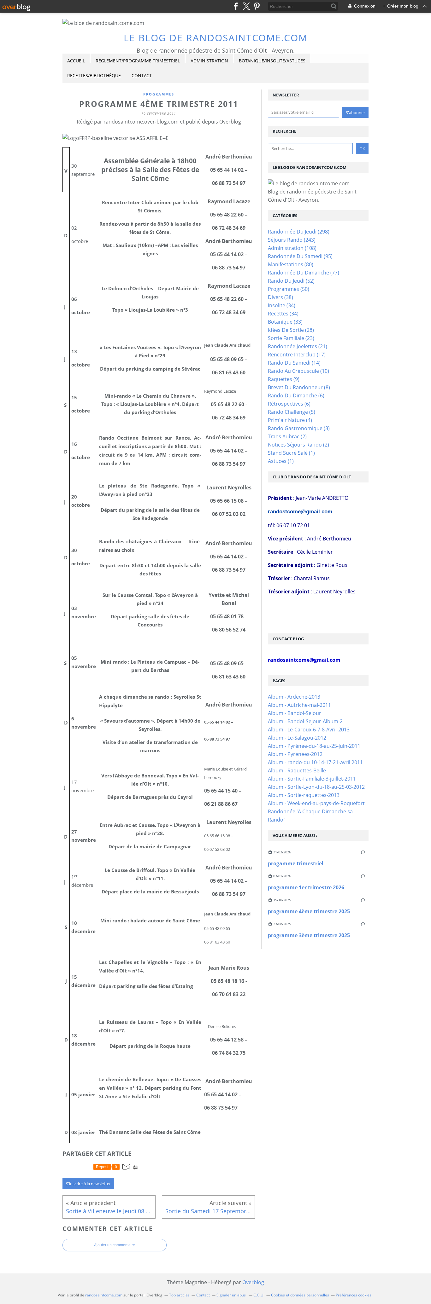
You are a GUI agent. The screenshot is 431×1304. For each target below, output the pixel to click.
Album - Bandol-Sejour (294, 713)
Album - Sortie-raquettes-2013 (303, 795)
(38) (280, 297)
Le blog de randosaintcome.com (216, 37)
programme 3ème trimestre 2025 (309, 935)
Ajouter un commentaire (114, 1245)
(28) (291, 329)
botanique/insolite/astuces (272, 61)
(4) (290, 420)
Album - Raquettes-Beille (297, 770)
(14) (294, 362)
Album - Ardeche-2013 (294, 696)
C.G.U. (258, 1295)
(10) (298, 370)
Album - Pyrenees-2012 (295, 754)
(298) (298, 231)
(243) (292, 239)
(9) (283, 379)
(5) (291, 411)
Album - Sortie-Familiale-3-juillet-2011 (312, 778)
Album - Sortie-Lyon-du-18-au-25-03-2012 (316, 786)
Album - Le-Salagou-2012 (297, 737)
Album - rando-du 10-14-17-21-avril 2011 (315, 762)
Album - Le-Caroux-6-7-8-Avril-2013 (309, 729)
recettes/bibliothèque (94, 75)
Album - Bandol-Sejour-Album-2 (305, 721)
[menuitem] (76, 61)
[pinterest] (257, 6)
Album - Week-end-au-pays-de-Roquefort (316, 803)
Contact (142, 75)
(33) (285, 321)
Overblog (253, 1282)
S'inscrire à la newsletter (88, 1183)
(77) (303, 272)
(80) (290, 264)
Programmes (158, 94)
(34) (281, 305)
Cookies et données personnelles (300, 1295)
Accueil (76, 61)
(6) (296, 395)
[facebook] (236, 6)
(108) (292, 248)
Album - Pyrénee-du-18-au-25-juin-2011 (314, 745)
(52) (291, 280)
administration (209, 61)
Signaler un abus (231, 1295)
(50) (288, 289)
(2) (287, 436)
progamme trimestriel (295, 863)
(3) (299, 428)
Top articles (179, 1295)
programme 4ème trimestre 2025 (309, 911)
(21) (297, 346)
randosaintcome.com (103, 1295)
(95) (300, 256)
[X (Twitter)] (246, 6)
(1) (291, 452)
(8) (299, 387)
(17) (297, 354)
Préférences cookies (353, 1295)
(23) (291, 338)
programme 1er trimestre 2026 (306, 887)
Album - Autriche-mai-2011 (299, 704)
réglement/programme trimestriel (138, 61)
